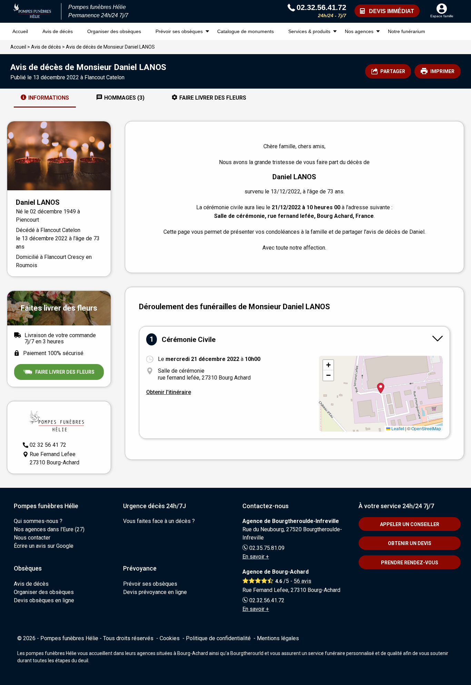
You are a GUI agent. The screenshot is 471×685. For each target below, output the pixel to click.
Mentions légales (278, 638)
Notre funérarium (406, 31)
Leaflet (397, 428)
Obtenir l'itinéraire (168, 392)
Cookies (170, 638)
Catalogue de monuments (245, 31)
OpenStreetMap (426, 428)
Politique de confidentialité (218, 638)
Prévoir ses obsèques (179, 31)
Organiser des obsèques (114, 31)
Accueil (20, 31)
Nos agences (359, 31)
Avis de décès (57, 31)
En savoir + (255, 556)
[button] (328, 365)
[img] (381, 394)
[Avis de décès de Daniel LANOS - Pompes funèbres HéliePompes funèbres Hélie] (32, 11)
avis (302, 581)
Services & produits (309, 31)
